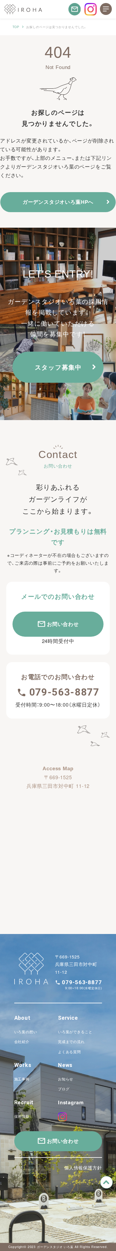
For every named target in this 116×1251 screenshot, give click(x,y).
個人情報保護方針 (83, 1167)
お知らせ (65, 1079)
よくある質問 (69, 1051)
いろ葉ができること (75, 1031)
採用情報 (21, 1116)
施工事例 (21, 1079)
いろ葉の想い (25, 1031)
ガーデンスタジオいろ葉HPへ (58, 201)
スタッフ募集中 (58, 367)
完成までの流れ (71, 1041)
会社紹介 (21, 1041)
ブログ (64, 1088)
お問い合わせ (63, 623)
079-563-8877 (64, 692)
